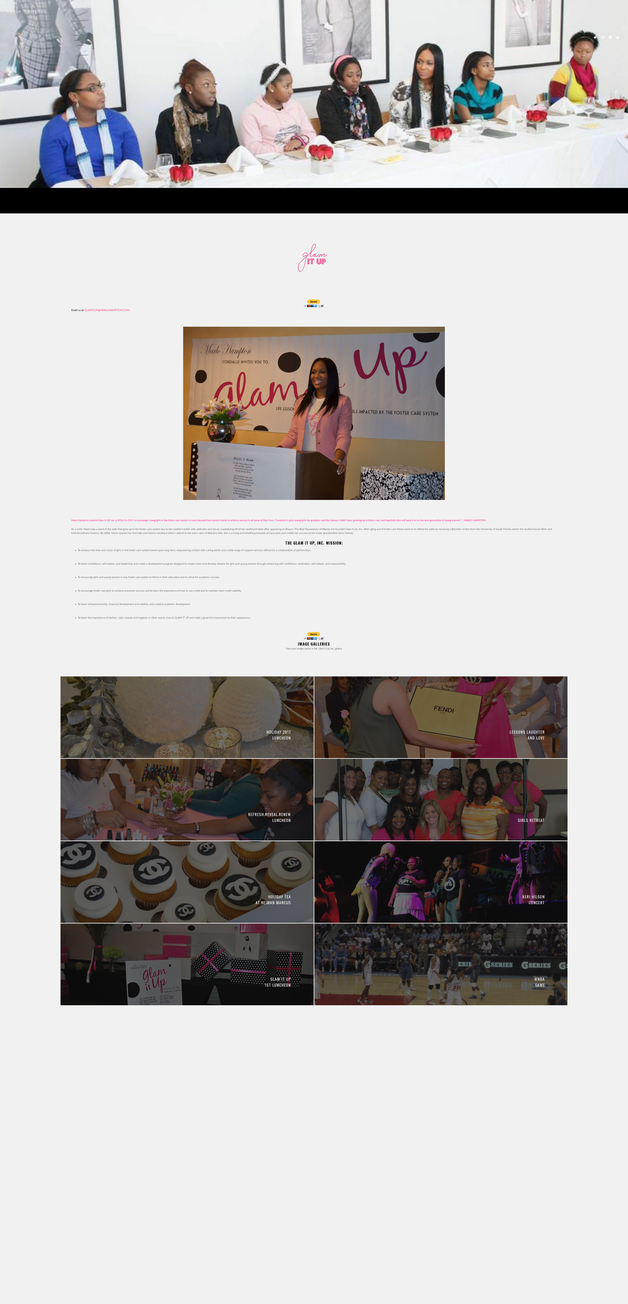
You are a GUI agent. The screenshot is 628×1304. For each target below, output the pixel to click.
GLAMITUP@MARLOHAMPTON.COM (106, 310)
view (187, 714)
